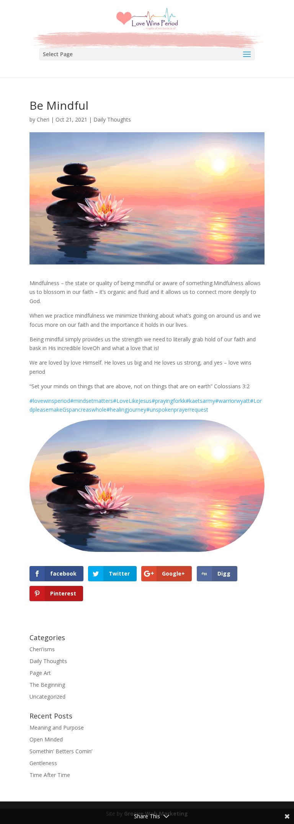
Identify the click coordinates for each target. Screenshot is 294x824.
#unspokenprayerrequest (177, 409)
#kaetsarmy (200, 400)
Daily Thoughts (112, 119)
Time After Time (49, 775)
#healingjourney (126, 409)
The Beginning (47, 684)
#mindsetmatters (91, 400)
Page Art (40, 672)
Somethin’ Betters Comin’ (60, 751)
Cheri (43, 119)
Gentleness (43, 763)
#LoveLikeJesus (132, 400)
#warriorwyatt (232, 400)
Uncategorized (47, 696)
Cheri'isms (42, 649)
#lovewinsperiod (49, 400)
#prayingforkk (169, 400)
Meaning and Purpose (56, 727)
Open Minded (46, 739)
